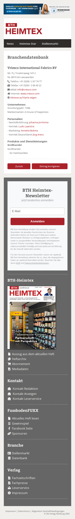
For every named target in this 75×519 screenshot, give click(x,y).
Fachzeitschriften (23, 478)
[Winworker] (37, 13)
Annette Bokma (29, 130)
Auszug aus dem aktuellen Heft (33, 354)
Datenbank (19, 458)
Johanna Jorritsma (38, 122)
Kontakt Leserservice (27, 399)
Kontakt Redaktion (25, 389)
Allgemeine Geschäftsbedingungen (48, 511)
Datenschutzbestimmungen (37, 263)
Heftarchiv (19, 359)
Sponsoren (19, 433)
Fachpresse (20, 483)
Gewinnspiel (20, 423)
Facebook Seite (22, 428)
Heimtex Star (27, 43)
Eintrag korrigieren (50, 166)
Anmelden (37, 221)
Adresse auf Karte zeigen (23, 97)
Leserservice (20, 488)
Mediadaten (20, 369)
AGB (18, 263)
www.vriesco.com (30, 93)
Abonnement (21, 364)
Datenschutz (24, 511)
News (10, 43)
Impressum (20, 493)
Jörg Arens (38, 134)
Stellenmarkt (50, 43)
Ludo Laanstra (26, 126)
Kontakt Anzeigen (25, 394)
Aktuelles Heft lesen (25, 418)
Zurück (19, 166)
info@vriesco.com (27, 89)
